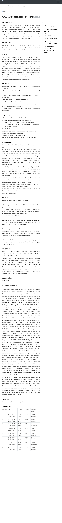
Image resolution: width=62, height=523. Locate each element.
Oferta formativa (12, 6)
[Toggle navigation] (58, 2)
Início (3, 6)
